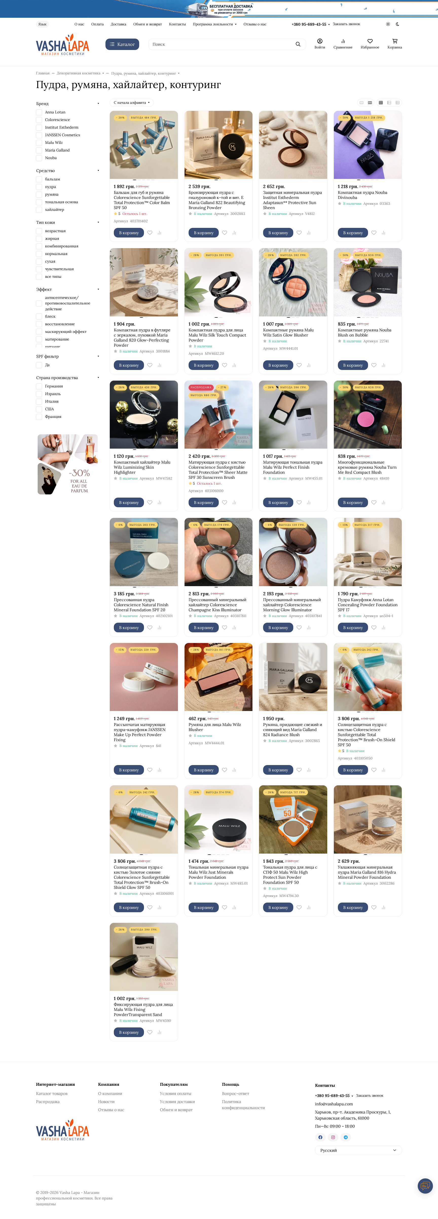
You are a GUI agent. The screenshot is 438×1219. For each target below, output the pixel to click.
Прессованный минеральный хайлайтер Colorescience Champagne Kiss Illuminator (217, 604)
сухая (50, 261)
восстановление (60, 323)
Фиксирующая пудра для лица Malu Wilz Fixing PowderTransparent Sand (143, 1009)
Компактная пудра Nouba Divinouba (362, 195)
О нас (79, 24)
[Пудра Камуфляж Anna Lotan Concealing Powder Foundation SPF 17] (368, 552)
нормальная (56, 253)
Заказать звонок (346, 24)
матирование (57, 339)
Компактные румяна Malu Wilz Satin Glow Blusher (288, 332)
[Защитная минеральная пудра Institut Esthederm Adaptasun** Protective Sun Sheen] (293, 145)
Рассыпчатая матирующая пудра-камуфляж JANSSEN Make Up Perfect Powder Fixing (140, 732)
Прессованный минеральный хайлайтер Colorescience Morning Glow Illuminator (292, 604)
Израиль (53, 393)
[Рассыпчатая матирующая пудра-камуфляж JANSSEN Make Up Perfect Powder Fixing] (144, 677)
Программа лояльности (213, 24)
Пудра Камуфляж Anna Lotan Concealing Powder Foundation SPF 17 (368, 604)
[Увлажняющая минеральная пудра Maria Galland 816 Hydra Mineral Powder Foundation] (368, 819)
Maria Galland (57, 150)
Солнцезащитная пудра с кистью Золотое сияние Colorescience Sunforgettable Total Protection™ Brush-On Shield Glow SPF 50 (142, 877)
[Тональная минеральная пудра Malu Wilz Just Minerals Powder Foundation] (219, 819)
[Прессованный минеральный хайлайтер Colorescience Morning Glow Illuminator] (293, 552)
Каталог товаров (51, 1093)
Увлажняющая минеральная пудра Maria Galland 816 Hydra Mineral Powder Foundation (367, 872)
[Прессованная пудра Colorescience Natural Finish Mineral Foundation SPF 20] (144, 552)
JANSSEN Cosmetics (62, 134)
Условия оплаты (175, 1093)
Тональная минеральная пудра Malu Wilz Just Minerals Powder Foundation (218, 872)
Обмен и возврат (147, 24)
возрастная (55, 230)
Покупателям (174, 1084)
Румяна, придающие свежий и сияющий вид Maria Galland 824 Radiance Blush (292, 729)
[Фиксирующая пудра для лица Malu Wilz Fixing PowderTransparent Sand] (144, 957)
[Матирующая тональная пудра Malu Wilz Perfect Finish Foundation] (293, 415)
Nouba (51, 157)
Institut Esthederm (61, 127)
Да (47, 364)
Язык (42, 24)
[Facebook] (320, 1137)
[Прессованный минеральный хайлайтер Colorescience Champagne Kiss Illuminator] (219, 552)
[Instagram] (333, 1137)
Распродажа (48, 1101)
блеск (50, 316)
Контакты (177, 24)
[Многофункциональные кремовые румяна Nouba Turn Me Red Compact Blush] (368, 415)
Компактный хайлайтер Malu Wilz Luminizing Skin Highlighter (142, 467)
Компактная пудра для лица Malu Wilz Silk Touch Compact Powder (217, 335)
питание (52, 346)
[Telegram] (345, 1137)
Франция (53, 416)
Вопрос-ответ (235, 1093)
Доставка (118, 24)
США (49, 409)
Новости (106, 1101)
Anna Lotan (55, 112)
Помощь (230, 1084)
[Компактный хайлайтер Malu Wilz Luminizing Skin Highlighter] (144, 415)
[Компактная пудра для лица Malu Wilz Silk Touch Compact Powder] (219, 282)
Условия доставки (177, 1101)
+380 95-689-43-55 (309, 24)
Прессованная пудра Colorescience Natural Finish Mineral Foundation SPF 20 (141, 604)
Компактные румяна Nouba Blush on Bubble (364, 332)
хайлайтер (54, 209)
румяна (52, 194)
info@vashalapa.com (334, 1103)
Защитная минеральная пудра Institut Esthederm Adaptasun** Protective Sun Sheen (292, 200)
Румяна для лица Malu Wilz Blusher (215, 727)
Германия (54, 386)
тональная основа (61, 201)
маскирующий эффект (65, 331)
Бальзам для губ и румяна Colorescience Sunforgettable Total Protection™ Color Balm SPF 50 (142, 200)
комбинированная (61, 246)
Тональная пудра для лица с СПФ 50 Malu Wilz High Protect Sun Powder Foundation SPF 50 (290, 875)
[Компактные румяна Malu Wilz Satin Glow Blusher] (293, 282)
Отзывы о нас (255, 24)
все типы (53, 276)
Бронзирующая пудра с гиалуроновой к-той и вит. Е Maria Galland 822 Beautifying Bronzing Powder (217, 200)
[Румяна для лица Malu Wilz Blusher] (219, 677)
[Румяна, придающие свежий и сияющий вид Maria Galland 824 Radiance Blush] (293, 677)
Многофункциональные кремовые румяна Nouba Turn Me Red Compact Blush (367, 467)
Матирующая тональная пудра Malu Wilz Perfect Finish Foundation (292, 467)
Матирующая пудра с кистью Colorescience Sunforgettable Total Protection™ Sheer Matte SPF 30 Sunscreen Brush (218, 470)
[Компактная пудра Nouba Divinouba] (368, 145)
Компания (108, 1084)
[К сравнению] (159, 233)
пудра (50, 186)
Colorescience (57, 119)
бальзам (52, 179)
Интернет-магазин (55, 1084)
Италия (52, 401)
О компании (110, 1093)
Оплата (97, 24)
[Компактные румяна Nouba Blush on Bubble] (368, 282)
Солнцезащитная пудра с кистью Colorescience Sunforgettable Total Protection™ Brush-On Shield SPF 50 (366, 734)
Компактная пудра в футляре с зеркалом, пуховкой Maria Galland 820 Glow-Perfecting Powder (142, 337)
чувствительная (59, 268)
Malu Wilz (54, 142)
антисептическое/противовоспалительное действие (67, 303)
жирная (52, 238)
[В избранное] (150, 233)
